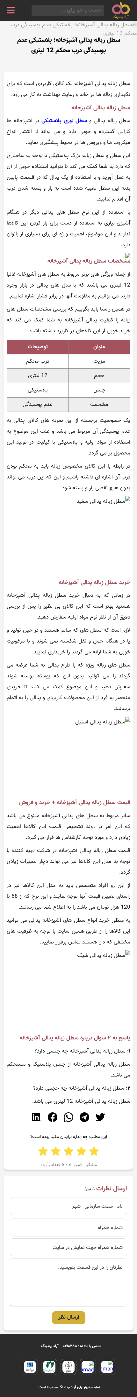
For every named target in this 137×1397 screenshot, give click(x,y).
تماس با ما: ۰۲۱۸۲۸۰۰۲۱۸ (82, 1346)
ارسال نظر (68, 1317)
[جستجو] (33, 10)
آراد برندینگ (50, 1346)
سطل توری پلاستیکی (64, 121)
